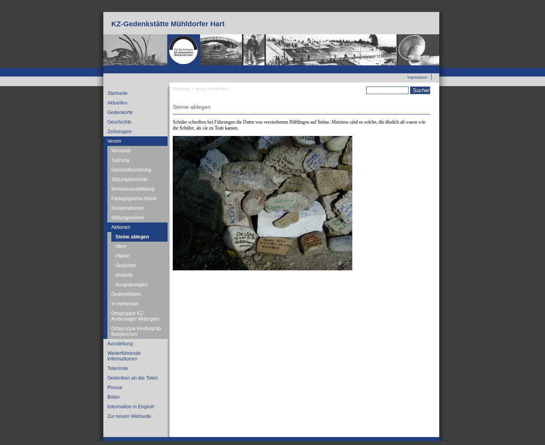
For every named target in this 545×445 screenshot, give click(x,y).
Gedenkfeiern (126, 294)
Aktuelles (117, 103)
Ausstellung (120, 344)
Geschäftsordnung (131, 170)
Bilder (113, 397)
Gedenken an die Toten (132, 378)
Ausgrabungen (131, 284)
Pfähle (122, 256)
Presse (114, 387)
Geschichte (119, 122)
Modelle (124, 275)
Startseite (117, 93)
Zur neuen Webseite (409, 68)
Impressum (417, 77)
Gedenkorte (120, 112)
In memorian (124, 304)
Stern (121, 246)
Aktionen (120, 227)
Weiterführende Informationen (124, 356)
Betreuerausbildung (132, 189)
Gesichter (125, 265)
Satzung (120, 160)
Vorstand (120, 151)
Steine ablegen (132, 237)
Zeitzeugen (119, 131)
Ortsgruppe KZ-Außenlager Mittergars (135, 316)
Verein (114, 141)
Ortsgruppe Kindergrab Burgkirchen (136, 331)
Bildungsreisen (127, 218)
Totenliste (117, 368)
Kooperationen (127, 208)
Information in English (130, 407)
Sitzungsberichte (129, 179)
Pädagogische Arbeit (133, 198)
